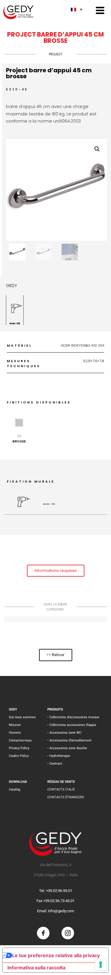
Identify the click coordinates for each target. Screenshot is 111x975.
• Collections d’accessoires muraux (73, 717)
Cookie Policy (19, 756)
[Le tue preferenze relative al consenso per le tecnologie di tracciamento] (100, 964)
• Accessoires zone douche (67, 748)
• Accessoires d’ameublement (69, 740)
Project (55, 54)
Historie (15, 733)
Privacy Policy (19, 748)
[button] (97, 149)
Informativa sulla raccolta (36, 968)
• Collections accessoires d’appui (71, 725)
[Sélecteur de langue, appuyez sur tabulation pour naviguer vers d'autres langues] (77, 9)
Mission (15, 725)
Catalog (14, 789)
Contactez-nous (20, 740)
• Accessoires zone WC (64, 733)
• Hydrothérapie (58, 756)
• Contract (54, 764)
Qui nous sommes (22, 717)
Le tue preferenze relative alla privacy (56, 955)
